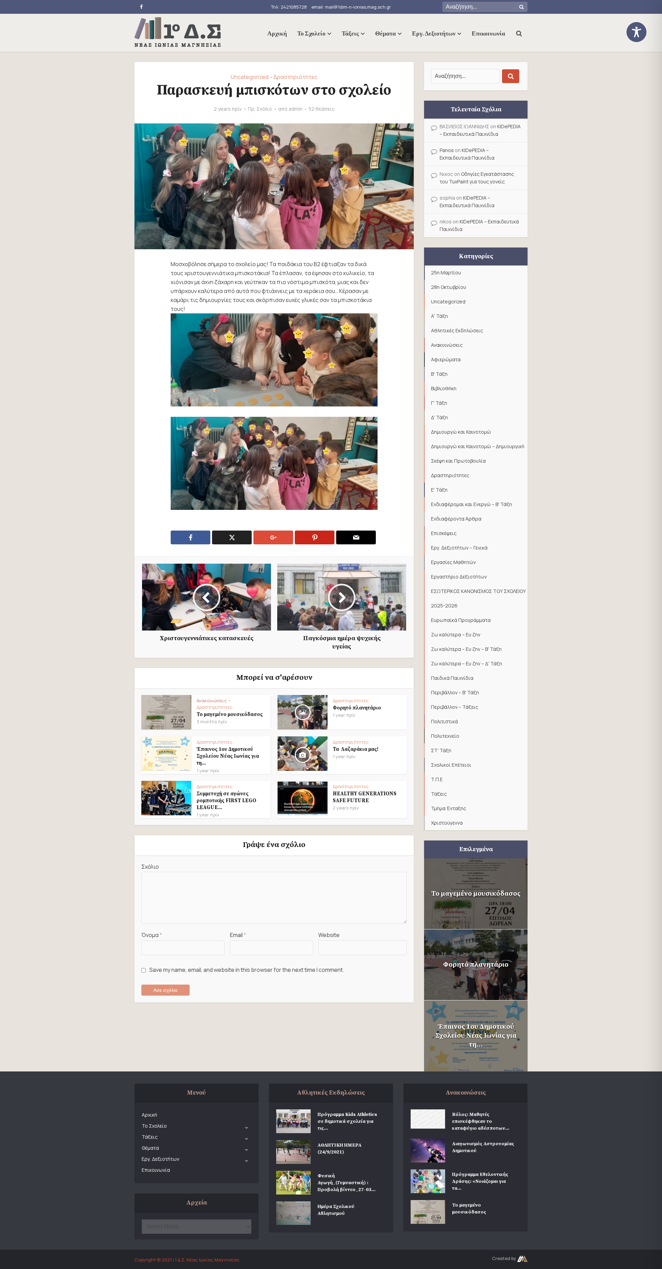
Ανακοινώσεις (212, 700)
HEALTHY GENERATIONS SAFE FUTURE (365, 797)
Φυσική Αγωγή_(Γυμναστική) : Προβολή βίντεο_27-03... (346, 1183)
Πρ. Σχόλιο (260, 109)
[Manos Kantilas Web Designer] (522, 1258)
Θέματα (385, 33)
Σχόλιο (150, 866)
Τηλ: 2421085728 (289, 7)
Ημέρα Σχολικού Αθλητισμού (336, 1210)
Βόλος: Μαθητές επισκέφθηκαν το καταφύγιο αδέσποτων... (480, 1121)
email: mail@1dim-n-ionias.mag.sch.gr (351, 7)
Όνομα (151, 935)
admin (295, 109)
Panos (447, 150)
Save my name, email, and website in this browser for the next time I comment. (246, 970)
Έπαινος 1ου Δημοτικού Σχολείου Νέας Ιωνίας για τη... (228, 756)
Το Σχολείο (311, 33)
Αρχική (277, 33)
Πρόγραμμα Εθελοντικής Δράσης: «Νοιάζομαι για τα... (480, 1181)
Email (238, 935)
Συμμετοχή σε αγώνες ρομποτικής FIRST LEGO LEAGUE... (226, 800)
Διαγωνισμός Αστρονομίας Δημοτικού (483, 1147)
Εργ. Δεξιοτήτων (433, 33)
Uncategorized (250, 77)
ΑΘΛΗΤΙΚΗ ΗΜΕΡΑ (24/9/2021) (339, 1148)
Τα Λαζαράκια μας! (356, 749)
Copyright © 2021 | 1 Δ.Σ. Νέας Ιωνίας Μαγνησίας (187, 1260)
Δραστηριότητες (295, 77)
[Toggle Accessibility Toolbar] (641, 32)
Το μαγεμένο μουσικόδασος (230, 714)
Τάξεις (350, 33)
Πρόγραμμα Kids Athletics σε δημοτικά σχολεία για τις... (347, 1121)
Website (329, 935)
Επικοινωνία (488, 33)
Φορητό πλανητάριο (357, 708)
